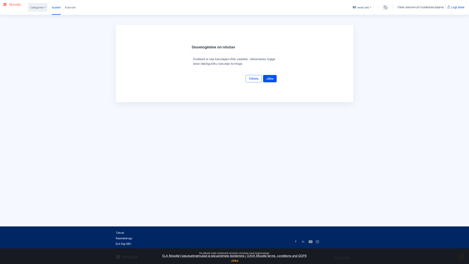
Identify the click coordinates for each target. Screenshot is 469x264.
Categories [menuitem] (37, 7)
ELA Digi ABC (123, 243)
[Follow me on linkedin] (303, 242)
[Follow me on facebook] (296, 242)
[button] (362, 7)
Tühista (253, 78)
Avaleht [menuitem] (56, 7)
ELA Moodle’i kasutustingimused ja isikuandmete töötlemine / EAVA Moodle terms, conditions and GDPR (234, 256)
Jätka (234, 260)
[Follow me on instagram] (318, 242)
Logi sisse (457, 7)
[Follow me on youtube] (310, 242)
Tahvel (120, 232)
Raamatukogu (124, 238)
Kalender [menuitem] (70, 7)
